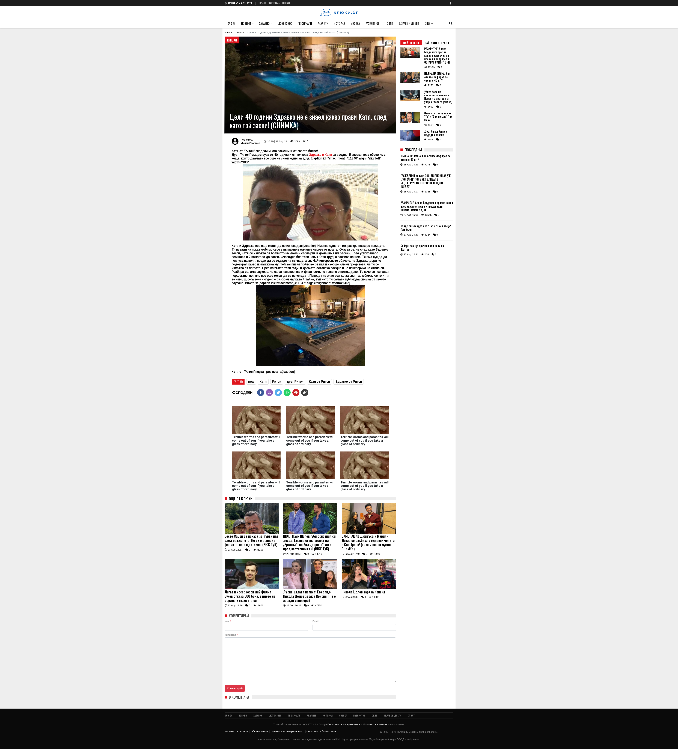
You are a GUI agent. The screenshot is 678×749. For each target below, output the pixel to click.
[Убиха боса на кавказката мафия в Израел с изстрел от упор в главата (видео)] (410, 100)
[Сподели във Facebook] (260, 392)
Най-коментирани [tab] (437, 42)
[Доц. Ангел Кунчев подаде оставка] (410, 139)
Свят (390, 23)
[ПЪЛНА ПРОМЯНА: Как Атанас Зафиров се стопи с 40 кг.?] (410, 82)
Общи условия (259, 731)
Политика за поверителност (344, 724)
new (251, 381)
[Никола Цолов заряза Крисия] (369, 588)
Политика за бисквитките (321, 731)
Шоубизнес (285, 23)
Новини (246, 23)
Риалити (322, 23)
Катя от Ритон (319, 381)
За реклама (274, 3)
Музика (355, 23)
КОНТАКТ (286, 3)
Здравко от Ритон (348, 381)
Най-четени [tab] (411, 42)
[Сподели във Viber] (269, 392)
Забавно (264, 23)
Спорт (411, 715)
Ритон (276, 381)
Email (316, 621)
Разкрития (372, 23)
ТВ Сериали (305, 23)
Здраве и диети (409, 23)
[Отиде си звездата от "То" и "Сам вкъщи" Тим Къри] (410, 121)
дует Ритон (295, 381)
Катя (263, 381)
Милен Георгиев (250, 143)
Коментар (231, 635)
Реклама (229, 731)
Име (228, 621)
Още (427, 23)
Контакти (242, 731)
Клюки (231, 23)
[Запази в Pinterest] (295, 392)
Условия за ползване (375, 724)
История (339, 23)
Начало (262, 3)
